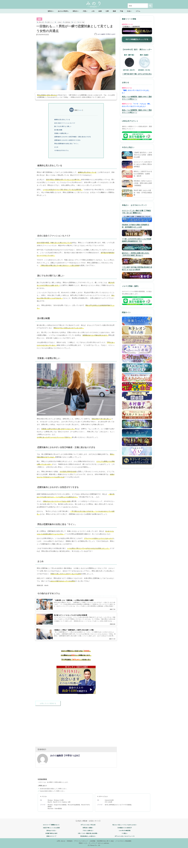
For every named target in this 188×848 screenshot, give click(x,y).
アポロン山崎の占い (88, 830)
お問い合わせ (61, 841)
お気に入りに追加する (48, 703)
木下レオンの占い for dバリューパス (125, 836)
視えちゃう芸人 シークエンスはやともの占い (124, 825)
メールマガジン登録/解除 (123, 841)
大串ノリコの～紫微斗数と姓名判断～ (88, 833)
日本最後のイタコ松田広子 (125, 827)
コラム (138, 11)
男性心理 (41, 22)
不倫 (121, 11)
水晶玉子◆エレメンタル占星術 (51, 827)
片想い (85, 11)
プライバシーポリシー (81, 841)
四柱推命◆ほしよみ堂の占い (88, 836)
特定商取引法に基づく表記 (105, 841)
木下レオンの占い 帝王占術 (88, 825)
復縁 (114, 11)
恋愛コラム (50, 22)
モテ (74, 22)
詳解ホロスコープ (51, 836)
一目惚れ (59, 22)
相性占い (76, 11)
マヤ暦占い (125, 833)
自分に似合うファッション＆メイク (64, 123)
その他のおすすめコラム (61, 150)
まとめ (56, 147)
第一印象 (81, 22)
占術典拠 (92, 841)
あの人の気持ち (63, 11)
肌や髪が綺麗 (58, 130)
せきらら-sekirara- (103, 843)
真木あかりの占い (51, 830)
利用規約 (69, 841)
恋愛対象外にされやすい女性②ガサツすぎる (67, 140)
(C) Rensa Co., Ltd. (94, 845)
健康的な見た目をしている (62, 119)
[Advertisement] (76, 213)
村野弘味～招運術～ (88, 827)
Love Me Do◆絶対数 (124, 830)
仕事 (107, 11)
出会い (129, 11)
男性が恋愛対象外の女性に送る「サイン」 (66, 143)
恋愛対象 (67, 22)
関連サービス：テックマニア (88, 843)
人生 (93, 11)
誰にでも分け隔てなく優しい (62, 126)
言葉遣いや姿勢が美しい (61, 133)
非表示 (80, 110)
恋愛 (39, 19)
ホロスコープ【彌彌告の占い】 (51, 825)
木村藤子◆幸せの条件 (51, 833)
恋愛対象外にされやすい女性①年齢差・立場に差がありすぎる (72, 137)
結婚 (100, 11)
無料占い (51, 11)
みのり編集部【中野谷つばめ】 (106, 34)
